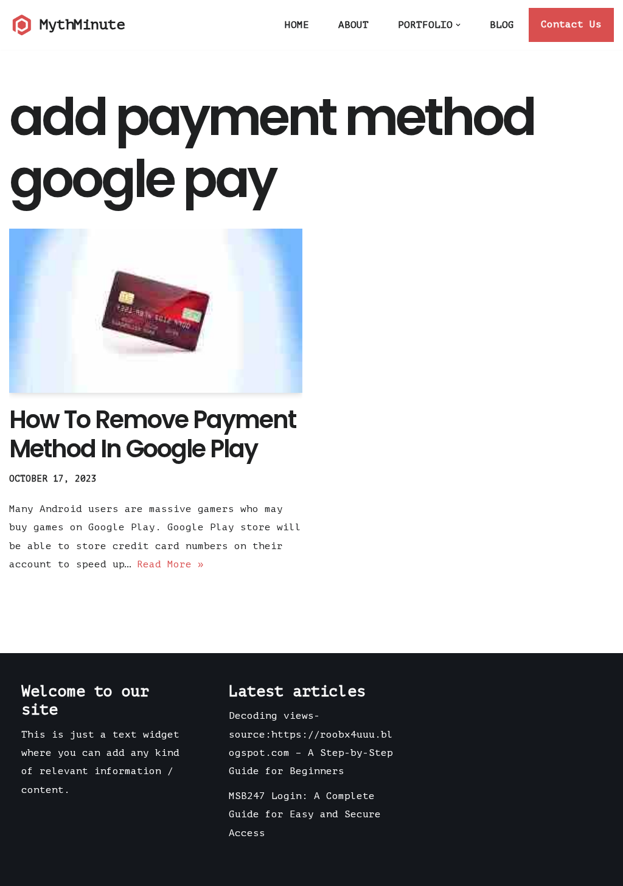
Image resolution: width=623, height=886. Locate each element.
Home (297, 24)
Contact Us (571, 24)
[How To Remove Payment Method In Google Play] (155, 311)
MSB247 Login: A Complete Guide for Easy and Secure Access (305, 815)
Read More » (170, 564)
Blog (502, 24)
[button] (458, 24)
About (353, 24)
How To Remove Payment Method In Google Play (152, 434)
